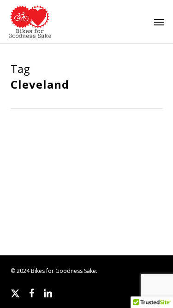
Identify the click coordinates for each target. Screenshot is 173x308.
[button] (159, 21)
